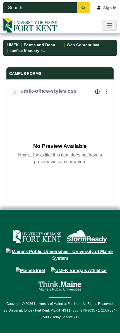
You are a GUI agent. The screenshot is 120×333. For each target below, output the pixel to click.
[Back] (14, 91)
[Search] (83, 8)
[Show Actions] (106, 91)
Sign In (110, 8)
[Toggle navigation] (109, 25)
